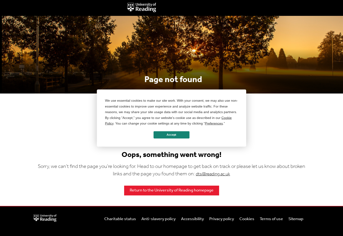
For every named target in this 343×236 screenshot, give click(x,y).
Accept (171, 134)
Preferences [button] (214, 123)
